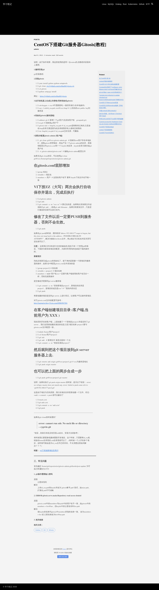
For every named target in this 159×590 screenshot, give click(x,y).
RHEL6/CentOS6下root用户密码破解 (111, 119)
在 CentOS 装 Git (104, 78)
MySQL (111, 4)
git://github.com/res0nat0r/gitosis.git (60, 86)
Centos (37, 530)
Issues (64, 549)
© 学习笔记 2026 (10, 587)
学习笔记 (7, 4)
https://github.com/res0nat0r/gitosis (53, 96)
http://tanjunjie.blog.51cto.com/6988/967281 (50, 303)
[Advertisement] (79, 22)
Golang (118, 4)
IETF (148, 4)
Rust (125, 4)
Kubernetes (132, 4)
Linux (104, 4)
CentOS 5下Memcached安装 (108, 102)
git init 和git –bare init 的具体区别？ (110, 92)
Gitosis (51, 530)
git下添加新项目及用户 (49, 450)
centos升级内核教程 (105, 81)
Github (141, 4)
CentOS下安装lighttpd (106, 127)
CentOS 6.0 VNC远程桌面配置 (109, 84)
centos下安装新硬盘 (105, 130)
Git (45, 530)
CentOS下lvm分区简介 (106, 133)
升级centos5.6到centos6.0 (107, 111)
